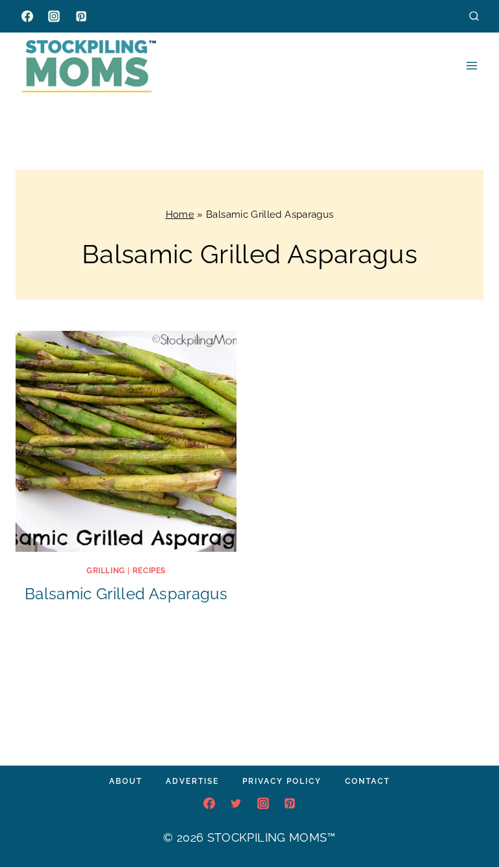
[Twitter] (236, 803)
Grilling (105, 570)
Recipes (149, 570)
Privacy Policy (282, 781)
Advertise (192, 781)
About (125, 781)
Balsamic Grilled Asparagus (126, 593)
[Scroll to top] (469, 817)
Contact (367, 781)
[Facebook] (27, 16)
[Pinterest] (81, 16)
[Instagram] (54, 16)
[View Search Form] (474, 15)
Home (180, 214)
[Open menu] (471, 65)
